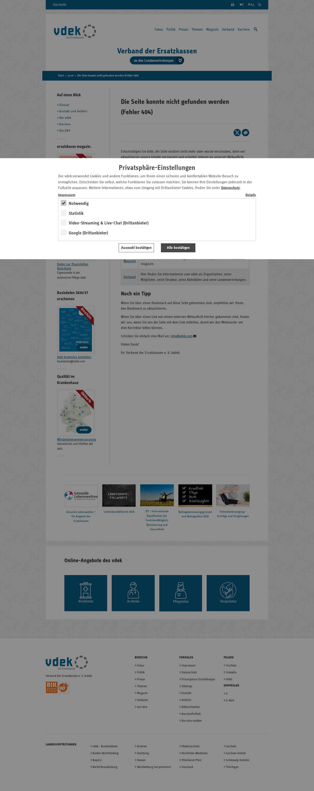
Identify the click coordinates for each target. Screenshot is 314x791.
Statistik (76, 213)
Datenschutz (230, 188)
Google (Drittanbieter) (88, 233)
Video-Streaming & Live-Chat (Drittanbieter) (108, 223)
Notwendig (79, 203)
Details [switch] (250, 195)
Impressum (66, 195)
